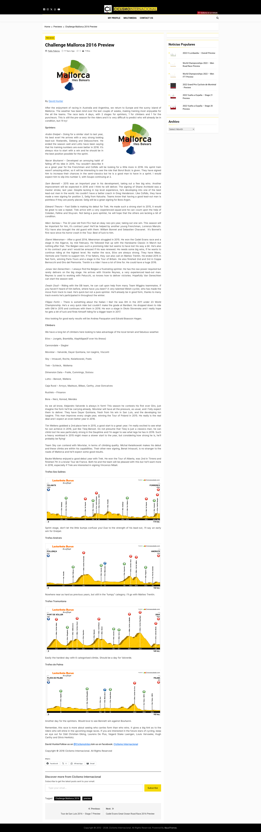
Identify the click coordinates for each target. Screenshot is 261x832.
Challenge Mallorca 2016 (67, 798)
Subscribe (153, 788)
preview (87, 798)
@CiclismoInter (82, 744)
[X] (51, 9)
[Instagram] (47, 9)
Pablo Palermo (54, 51)
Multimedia (130, 18)
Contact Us (146, 18)
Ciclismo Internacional (126, 744)
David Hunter (56, 101)
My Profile (114, 18)
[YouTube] (59, 9)
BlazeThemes (170, 828)
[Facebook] (44, 9)
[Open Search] (217, 18)
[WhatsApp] (55, 9)
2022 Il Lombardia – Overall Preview (199, 53)
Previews (50, 38)
